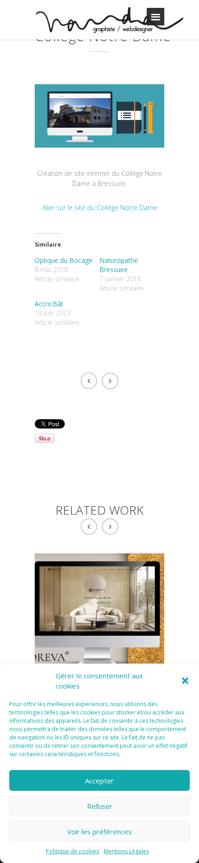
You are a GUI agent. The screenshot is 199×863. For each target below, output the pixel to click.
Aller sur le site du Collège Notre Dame (99, 207)
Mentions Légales (126, 851)
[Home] (109, 21)
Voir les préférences (99, 831)
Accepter (99, 780)
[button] (185, 680)
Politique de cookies (72, 851)
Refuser (99, 806)
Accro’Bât (49, 303)
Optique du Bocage (64, 260)
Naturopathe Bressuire (119, 265)
